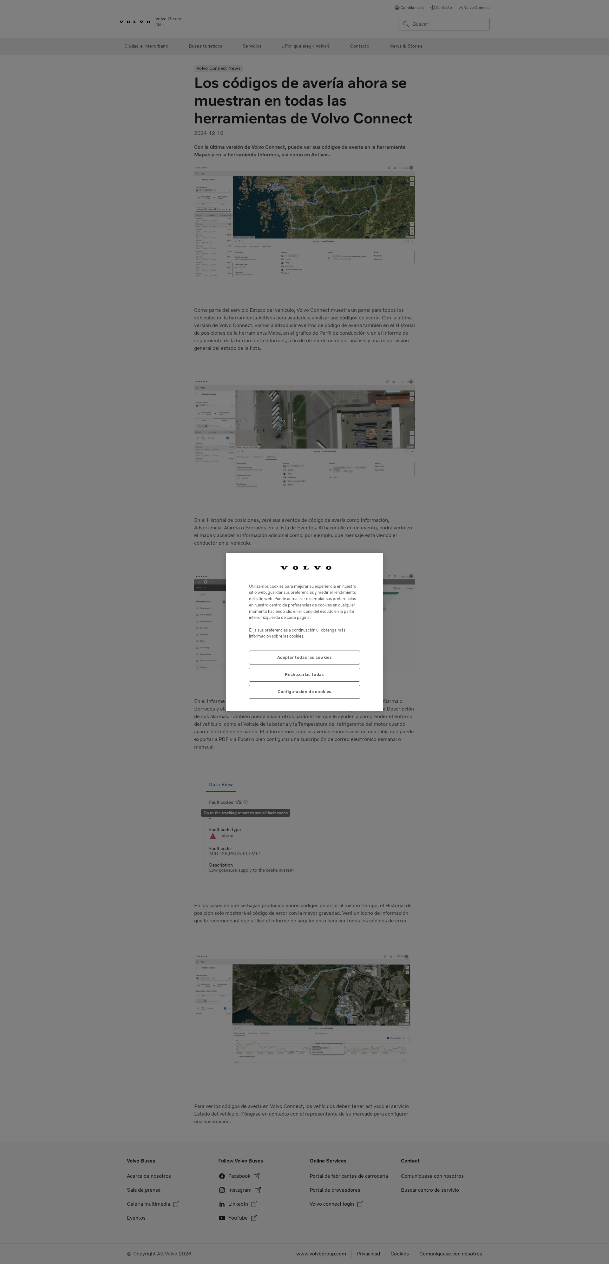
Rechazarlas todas (304, 674)
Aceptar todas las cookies (304, 657)
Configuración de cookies (304, 691)
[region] (304, 632)
